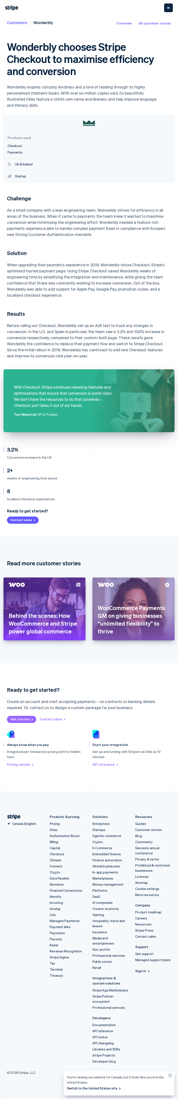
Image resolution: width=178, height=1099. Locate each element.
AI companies (102, 902)
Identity (55, 896)
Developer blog (104, 1061)
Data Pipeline (59, 878)
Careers (141, 918)
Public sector (102, 961)
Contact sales (21, 520)
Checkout (57, 854)
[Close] (170, 1076)
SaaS (96, 896)
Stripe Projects (103, 1055)
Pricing (55, 823)
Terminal (56, 969)
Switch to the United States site (92, 1088)
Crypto (55, 872)
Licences (142, 876)
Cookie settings (147, 888)
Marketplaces (102, 878)
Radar (54, 945)
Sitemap (141, 882)
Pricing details (18, 764)
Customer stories (148, 830)
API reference (103, 764)
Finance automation (107, 860)
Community (144, 842)
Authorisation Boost (65, 836)
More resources (147, 895)
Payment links (60, 927)
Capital (55, 848)
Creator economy (105, 908)
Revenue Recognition (66, 951)
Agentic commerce (106, 836)
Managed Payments (65, 921)
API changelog (103, 1043)
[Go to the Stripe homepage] (12, 816)
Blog (138, 836)
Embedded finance (106, 854)
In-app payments (105, 872)
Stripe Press (144, 930)
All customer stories (154, 23)
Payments (57, 933)
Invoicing (56, 902)
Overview (124, 23)
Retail (96, 967)
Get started (20, 719)
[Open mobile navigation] (168, 7)
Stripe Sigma (59, 957)
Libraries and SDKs (106, 1049)
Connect (56, 866)
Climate (55, 860)
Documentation (104, 1025)
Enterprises (101, 823)
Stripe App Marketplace (110, 990)
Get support (144, 954)
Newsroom (143, 924)
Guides (140, 823)
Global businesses (106, 866)
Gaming (98, 915)
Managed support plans (153, 960)
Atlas (54, 830)
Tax (52, 963)
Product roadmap (148, 912)
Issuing (55, 908)
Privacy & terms (147, 859)
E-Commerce (102, 848)
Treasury (56, 975)
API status (100, 1037)
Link (53, 915)
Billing (54, 842)
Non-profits (101, 949)
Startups (99, 830)
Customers (17, 22)
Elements (57, 884)
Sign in (140, 971)
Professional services (108, 955)
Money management (108, 884)
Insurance (99, 932)
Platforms (99, 890)
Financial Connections (66, 890)
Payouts (56, 939)
